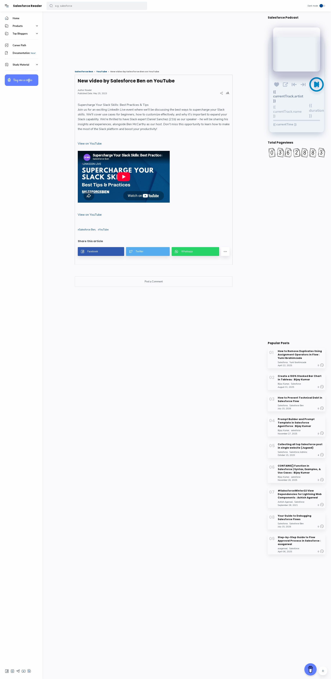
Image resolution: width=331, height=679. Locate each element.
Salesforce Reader (27, 6)
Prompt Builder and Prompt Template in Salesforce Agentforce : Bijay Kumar (296, 423)
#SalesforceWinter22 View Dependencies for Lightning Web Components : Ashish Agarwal (300, 494)
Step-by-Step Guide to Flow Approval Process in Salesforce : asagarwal (299, 541)
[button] (51, 6)
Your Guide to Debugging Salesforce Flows (294, 517)
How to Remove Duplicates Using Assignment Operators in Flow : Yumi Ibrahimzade (300, 354)
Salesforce (283, 362)
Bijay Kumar (283, 383)
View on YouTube (90, 143)
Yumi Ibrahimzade (297, 362)
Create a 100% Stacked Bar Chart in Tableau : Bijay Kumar (299, 377)
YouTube (104, 229)
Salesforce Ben (87, 229)
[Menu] (7, 6)
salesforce (296, 430)
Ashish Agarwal (285, 502)
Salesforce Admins (298, 451)
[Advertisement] (153, 39)
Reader (88, 90)
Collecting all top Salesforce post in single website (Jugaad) (300, 445)
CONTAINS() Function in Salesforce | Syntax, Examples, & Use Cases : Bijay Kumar (299, 469)
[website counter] (296, 153)
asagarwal (283, 548)
